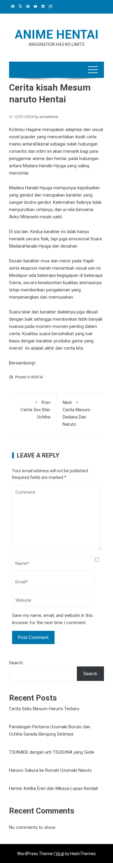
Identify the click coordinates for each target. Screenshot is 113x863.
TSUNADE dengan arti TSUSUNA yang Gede (51, 752)
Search (16, 663)
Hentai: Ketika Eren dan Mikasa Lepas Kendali (53, 788)
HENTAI (37, 377)
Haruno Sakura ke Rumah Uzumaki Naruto (50, 770)
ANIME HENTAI (57, 34)
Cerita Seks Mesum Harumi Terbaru (44, 708)
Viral (59, 853)
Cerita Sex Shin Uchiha (35, 410)
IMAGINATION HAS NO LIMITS (56, 44)
